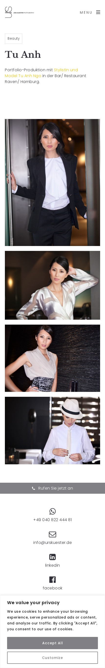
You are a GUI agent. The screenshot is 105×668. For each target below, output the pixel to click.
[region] (52, 631)
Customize (52, 657)
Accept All (52, 643)
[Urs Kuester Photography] (19, 12)
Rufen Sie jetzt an (55, 488)
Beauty (14, 38)
